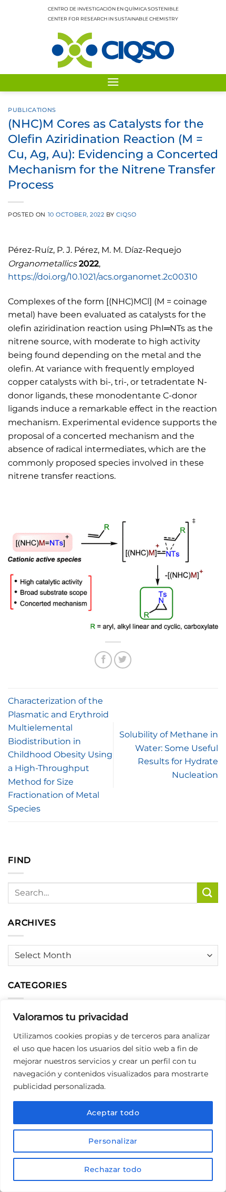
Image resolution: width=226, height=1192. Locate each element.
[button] (113, 81)
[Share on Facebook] (103, 660)
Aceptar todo (113, 1112)
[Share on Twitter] (122, 660)
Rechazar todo (112, 1169)
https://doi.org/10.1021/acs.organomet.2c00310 (103, 277)
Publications (32, 110)
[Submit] (207, 892)
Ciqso (126, 214)
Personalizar (112, 1141)
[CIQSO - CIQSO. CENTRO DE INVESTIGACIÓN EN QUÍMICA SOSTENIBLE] (113, 50)
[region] (113, 1096)
